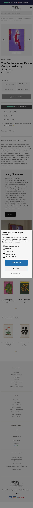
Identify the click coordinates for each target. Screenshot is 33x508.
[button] (16, 273)
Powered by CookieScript (16, 276)
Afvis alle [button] (16, 268)
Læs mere (17, 242)
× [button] (30, 232)
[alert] (16, 254)
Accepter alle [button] (16, 262)
